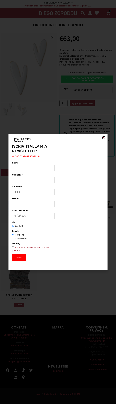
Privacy (16, 243)
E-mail (15, 198)
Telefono (17, 186)
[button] (104, 138)
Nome (15, 162)
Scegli (15, 231)
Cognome (17, 174)
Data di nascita (20, 210)
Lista (14, 222)
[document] (58, 202)
